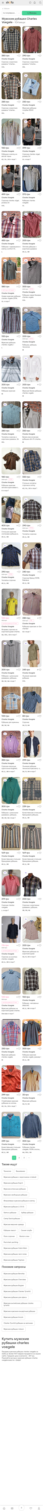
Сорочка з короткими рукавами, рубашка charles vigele (30, 906)
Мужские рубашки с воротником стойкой (20, 1177)
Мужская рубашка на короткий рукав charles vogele (11, 1009)
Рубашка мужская (8, 391)
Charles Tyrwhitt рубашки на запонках (18, 1323)
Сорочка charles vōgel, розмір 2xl (10, 202)
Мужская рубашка (29, 1101)
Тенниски (7, 1171)
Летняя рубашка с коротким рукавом (29, 248)
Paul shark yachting (11, 1242)
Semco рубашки (10, 1213)
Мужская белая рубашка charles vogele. (31, 392)
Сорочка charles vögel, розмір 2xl (31, 155)
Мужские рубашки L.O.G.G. (14, 1207)
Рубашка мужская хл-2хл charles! (31, 628)
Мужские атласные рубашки (15, 1189)
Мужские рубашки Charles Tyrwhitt (17, 1291)
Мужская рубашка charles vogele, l (8, 344)
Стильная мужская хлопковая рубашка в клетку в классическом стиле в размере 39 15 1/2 (11, 533)
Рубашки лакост (10, 1230)
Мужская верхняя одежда (14, 1224)
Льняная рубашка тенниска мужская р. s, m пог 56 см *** (31, 767)
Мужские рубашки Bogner (14, 1285)
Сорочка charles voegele (8, 906)
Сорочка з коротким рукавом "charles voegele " (9, 63)
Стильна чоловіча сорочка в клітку (29, 484)
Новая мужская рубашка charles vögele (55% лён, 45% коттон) (11, 297)
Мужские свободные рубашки (15, 1195)
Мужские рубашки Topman (14, 1260)
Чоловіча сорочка (29, 534)
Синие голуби (26, 1230)
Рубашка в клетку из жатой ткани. (9, 155)
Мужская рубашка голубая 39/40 (29, 109)
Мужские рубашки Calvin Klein (15, 1248)
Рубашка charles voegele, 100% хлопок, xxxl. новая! (31, 1148)
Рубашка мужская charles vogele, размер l (31, 1056)
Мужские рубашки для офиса (15, 1297)
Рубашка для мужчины (10, 722)
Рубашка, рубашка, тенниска (29, 346)
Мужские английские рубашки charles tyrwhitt (18, 1304)
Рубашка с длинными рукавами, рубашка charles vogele (10, 677)
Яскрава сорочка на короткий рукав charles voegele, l (11, 631)
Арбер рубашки (27, 1213)
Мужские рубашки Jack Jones (15, 1254)
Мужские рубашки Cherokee (15, 1280)
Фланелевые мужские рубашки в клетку (19, 1201)
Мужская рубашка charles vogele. (8, 1056)
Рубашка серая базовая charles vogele (31, 296)
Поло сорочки (9, 1236)
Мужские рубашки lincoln (13, 1317)
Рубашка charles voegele (28, 202)
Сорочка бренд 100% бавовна (30, 579)
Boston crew (24, 1236)
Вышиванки (20, 1171)
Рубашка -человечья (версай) (30, 1004)
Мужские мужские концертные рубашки (19, 1311)
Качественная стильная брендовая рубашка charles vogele (31, 814)
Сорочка (25, 722)
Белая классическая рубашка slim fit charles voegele (31, 438)
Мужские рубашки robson (14, 1329)
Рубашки (6, 8)
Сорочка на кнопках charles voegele (9, 958)
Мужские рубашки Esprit (13, 1183)
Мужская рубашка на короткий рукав (30, 953)
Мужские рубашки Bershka (14, 1274)
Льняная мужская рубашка (29, 677)
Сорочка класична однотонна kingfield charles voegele (9, 767)
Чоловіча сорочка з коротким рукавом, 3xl (10, 438)
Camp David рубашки (12, 1219)
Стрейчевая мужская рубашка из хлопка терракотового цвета (10, 1102)
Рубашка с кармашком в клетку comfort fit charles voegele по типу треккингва (11, 248)
